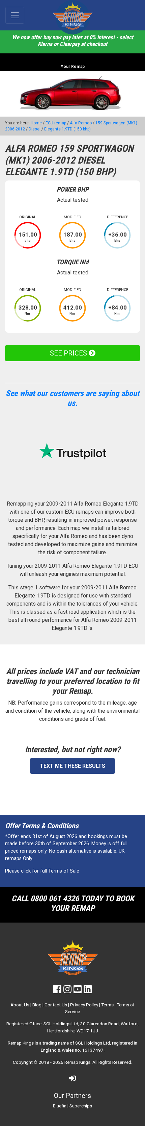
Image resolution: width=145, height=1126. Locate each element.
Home (36, 123)
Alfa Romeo (81, 123)
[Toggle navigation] (14, 15)
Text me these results (72, 766)
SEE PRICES (69, 353)
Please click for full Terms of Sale (42, 871)
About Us (19, 1004)
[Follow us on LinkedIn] (88, 991)
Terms (107, 1004)
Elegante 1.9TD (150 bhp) (67, 129)
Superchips (80, 1105)
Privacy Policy (84, 1004)
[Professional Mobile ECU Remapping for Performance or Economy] (72, 17)
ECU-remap (56, 123)
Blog (36, 1004)
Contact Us (56, 1004)
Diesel (34, 129)
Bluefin (59, 1105)
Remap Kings (77, 1062)
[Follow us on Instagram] (67, 991)
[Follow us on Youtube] (78, 991)
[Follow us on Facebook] (57, 991)
